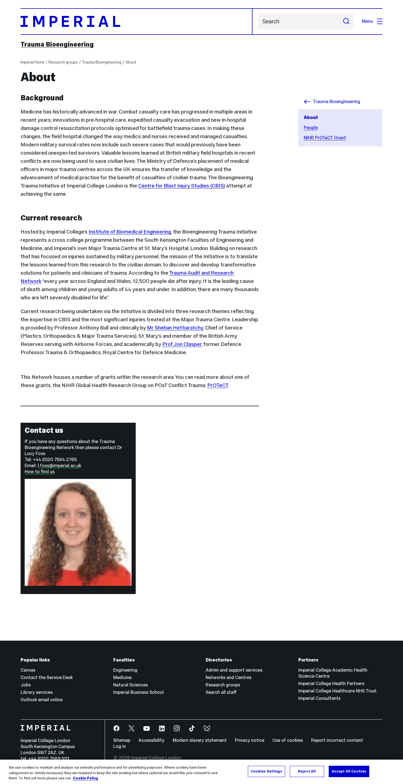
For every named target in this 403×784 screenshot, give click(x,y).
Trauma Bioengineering (57, 44)
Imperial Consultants (319, 698)
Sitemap (121, 740)
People (311, 127)
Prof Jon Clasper (182, 344)
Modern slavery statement (200, 740)
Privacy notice (249, 740)
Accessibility (151, 740)
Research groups (63, 62)
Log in (119, 746)
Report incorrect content (337, 740)
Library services (37, 692)
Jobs (26, 685)
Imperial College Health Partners (331, 683)
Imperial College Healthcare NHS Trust (337, 691)
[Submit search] (346, 21)
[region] (201, 772)
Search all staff (221, 692)
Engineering (125, 670)
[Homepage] (136, 21)
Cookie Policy (85, 778)
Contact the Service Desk (47, 677)
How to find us (40, 472)
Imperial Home (32, 62)
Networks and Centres (228, 677)
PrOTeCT (217, 385)
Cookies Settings (266, 771)
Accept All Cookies (349, 771)
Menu (367, 21)
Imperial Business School (138, 692)
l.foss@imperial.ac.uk (59, 465)
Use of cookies (288, 740)
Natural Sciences (130, 685)
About (131, 62)
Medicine (122, 677)
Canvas (28, 670)
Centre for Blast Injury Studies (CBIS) (181, 185)
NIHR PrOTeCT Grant (325, 138)
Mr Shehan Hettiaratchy (175, 327)
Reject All (307, 771)
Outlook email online (42, 700)
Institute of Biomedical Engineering (130, 231)
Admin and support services (234, 670)
